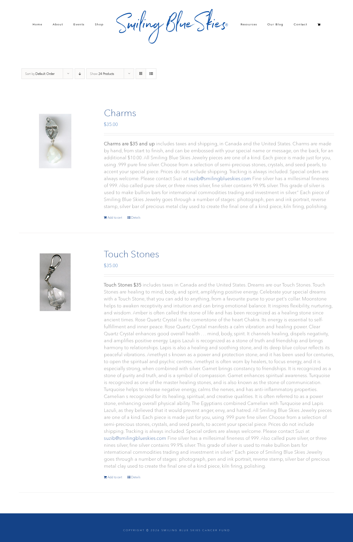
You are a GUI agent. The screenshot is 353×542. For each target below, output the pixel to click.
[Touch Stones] (55, 282)
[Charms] (55, 141)
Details (135, 217)
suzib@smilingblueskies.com (220, 178)
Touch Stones (131, 254)
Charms (120, 112)
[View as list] (151, 74)
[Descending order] (80, 73)
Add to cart (115, 217)
